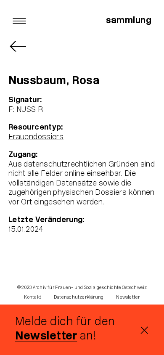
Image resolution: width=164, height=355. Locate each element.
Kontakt (32, 297)
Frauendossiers (35, 137)
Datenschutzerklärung (78, 297)
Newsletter (46, 336)
